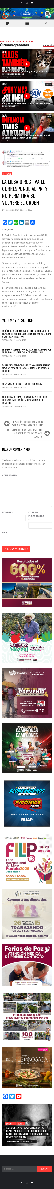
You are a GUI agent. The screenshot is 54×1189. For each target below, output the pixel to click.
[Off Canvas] (7, 23)
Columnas (10, 1124)
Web (4, 532)
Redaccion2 (10, 209)
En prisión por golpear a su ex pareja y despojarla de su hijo (27, 423)
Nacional (7, 174)
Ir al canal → (48, 45)
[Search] (46, 23)
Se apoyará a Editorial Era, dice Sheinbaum (22, 384)
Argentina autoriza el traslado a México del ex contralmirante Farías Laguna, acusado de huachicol (24, 400)
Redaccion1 (8, 340)
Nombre (7, 512)
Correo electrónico (35, 516)
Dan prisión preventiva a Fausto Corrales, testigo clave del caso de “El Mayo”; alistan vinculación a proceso (26, 368)
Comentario (10, 475)
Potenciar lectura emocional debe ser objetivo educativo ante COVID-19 (24, 433)
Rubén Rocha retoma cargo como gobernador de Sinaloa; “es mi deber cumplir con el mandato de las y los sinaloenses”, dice (26, 333)
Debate (21, 1124)
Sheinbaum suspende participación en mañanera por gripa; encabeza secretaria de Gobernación (27, 351)
